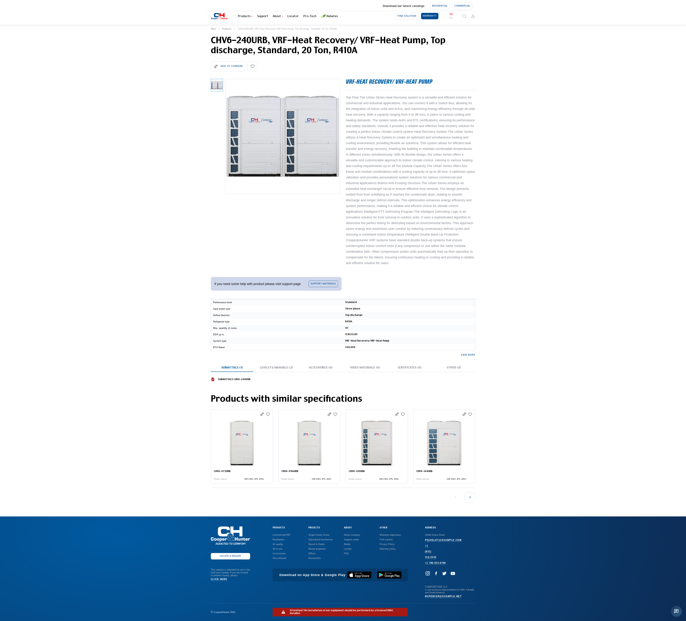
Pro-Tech (309, 16)
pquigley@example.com (443, 540)
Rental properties (317, 548)
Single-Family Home (318, 535)
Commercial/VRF (281, 535)
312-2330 (430, 557)
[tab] (232, 367)
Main (213, 28)
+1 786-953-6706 (435, 563)
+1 (426, 545)
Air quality (278, 544)
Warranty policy (388, 548)
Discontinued (279, 558)
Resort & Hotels (316, 544)
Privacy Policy (387, 544)
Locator (293, 16)
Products (226, 28)
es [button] (451, 18)
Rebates (332, 16)
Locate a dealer (230, 556)
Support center (351, 539)
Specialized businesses (320, 539)
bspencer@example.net (443, 596)
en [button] (451, 14)
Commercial (462, 6)
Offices (312, 553)
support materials (323, 284)
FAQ (346, 553)
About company (352, 535)
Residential (440, 6)
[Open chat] (676, 611)
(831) (428, 551)
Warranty (430, 16)
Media (347, 544)
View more (468, 355)
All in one (277, 548)
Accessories (279, 553)
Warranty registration (391, 535)
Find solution (407, 16)
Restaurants (314, 558)
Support (262, 16)
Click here (219, 579)
